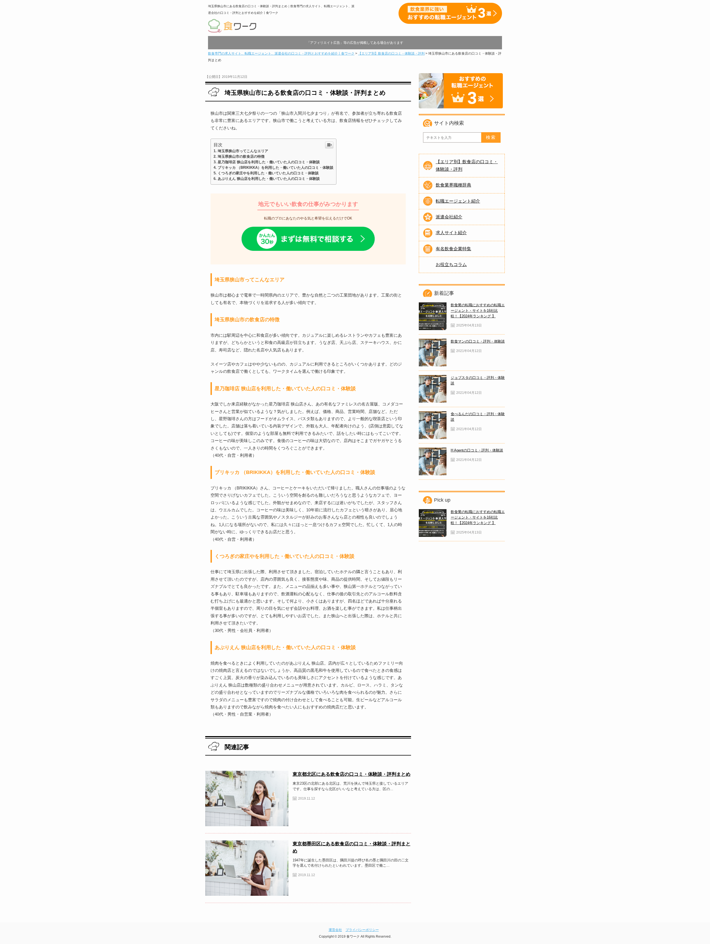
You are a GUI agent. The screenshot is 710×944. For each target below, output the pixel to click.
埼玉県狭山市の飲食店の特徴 (241, 157)
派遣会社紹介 (449, 217)
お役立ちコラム (451, 264)
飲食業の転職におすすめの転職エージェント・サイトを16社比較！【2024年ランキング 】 (478, 310)
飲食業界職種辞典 (453, 185)
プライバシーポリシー (362, 930)
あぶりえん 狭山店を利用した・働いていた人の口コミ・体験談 (269, 179)
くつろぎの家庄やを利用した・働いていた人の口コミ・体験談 (268, 173)
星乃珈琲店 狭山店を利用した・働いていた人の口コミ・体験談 (269, 162)
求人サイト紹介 (451, 232)
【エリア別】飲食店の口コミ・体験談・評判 (467, 165)
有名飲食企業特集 (453, 248)
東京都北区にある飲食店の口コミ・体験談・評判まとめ (351, 774)
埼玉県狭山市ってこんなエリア (243, 151)
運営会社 (335, 930)
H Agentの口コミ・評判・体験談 (477, 450)
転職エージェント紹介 (458, 201)
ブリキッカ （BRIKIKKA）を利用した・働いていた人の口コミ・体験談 (275, 168)
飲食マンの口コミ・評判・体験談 (478, 341)
